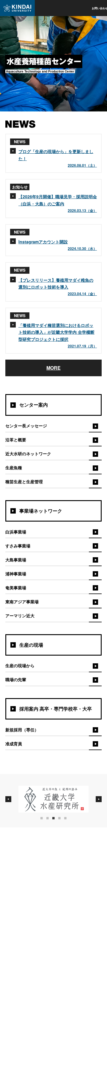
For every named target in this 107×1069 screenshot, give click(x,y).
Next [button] (99, 799)
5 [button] (68, 818)
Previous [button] (8, 799)
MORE (53, 367)
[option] (53, 799)
